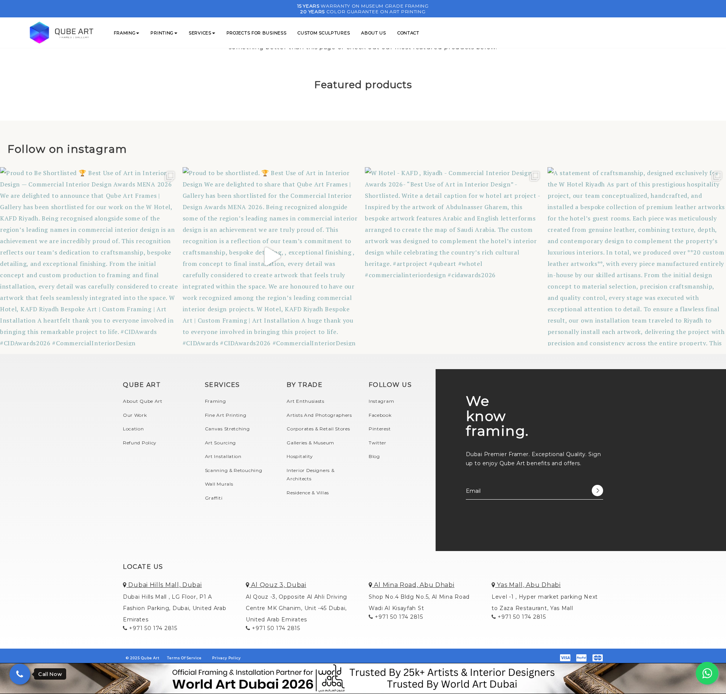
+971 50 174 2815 (152, 628)
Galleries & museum (310, 443)
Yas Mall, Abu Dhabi (528, 584)
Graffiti (214, 498)
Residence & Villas (308, 492)
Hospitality (300, 456)
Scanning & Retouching (233, 470)
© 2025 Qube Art (143, 658)
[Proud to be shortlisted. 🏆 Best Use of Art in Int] (272, 256)
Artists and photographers (319, 415)
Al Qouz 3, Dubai (278, 584)
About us (373, 33)
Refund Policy (140, 443)
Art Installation (223, 456)
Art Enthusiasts (305, 401)
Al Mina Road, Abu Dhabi (413, 584)
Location (133, 429)
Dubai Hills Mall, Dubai (164, 584)
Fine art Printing (226, 415)
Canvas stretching (227, 429)
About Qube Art (143, 401)
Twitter (377, 443)
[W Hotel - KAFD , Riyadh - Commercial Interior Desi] (454, 256)
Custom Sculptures (324, 33)
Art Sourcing (220, 443)
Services (200, 33)
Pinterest (380, 429)
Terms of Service (184, 658)
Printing (162, 33)
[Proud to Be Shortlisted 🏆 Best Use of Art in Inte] (89, 256)
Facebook (380, 415)
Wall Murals (219, 484)
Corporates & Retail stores (318, 429)
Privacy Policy (226, 658)
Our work (135, 415)
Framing (125, 33)
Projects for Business (256, 33)
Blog (374, 456)
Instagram (381, 401)
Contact (408, 33)
